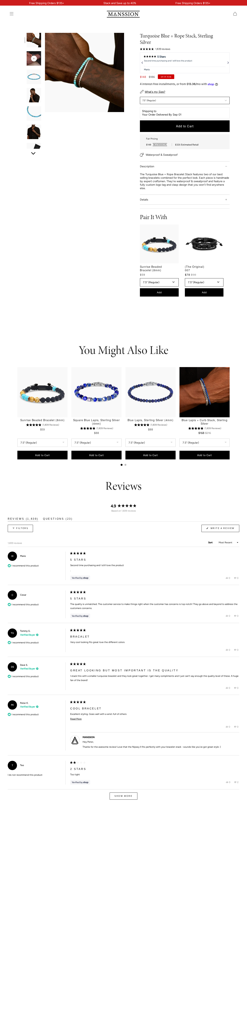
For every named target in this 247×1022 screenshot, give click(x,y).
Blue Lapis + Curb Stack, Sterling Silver (205, 421)
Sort (210, 542)
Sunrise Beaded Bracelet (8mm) (151, 268)
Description (147, 166)
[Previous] (142, 62)
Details (144, 199)
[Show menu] (11, 14)
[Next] (228, 62)
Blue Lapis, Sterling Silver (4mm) (150, 420)
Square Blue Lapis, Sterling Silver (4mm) (96, 421)
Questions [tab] (58, 519)
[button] (155, 49)
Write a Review (224, 529)
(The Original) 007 (194, 268)
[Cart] (235, 14)
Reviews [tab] (23, 519)
